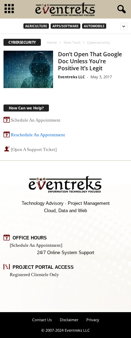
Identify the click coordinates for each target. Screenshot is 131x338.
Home (52, 42)
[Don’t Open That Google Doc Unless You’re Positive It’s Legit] (28, 69)
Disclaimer (69, 319)
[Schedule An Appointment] (36, 245)
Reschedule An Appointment (38, 134)
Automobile (94, 26)
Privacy (92, 319)
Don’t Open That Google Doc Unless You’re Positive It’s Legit (90, 61)
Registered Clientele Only (34, 274)
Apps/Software (65, 26)
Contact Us (42, 319)
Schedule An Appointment (35, 120)
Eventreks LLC (71, 76)
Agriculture (36, 26)
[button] (120, 9)
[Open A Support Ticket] (34, 149)
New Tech (72, 42)
